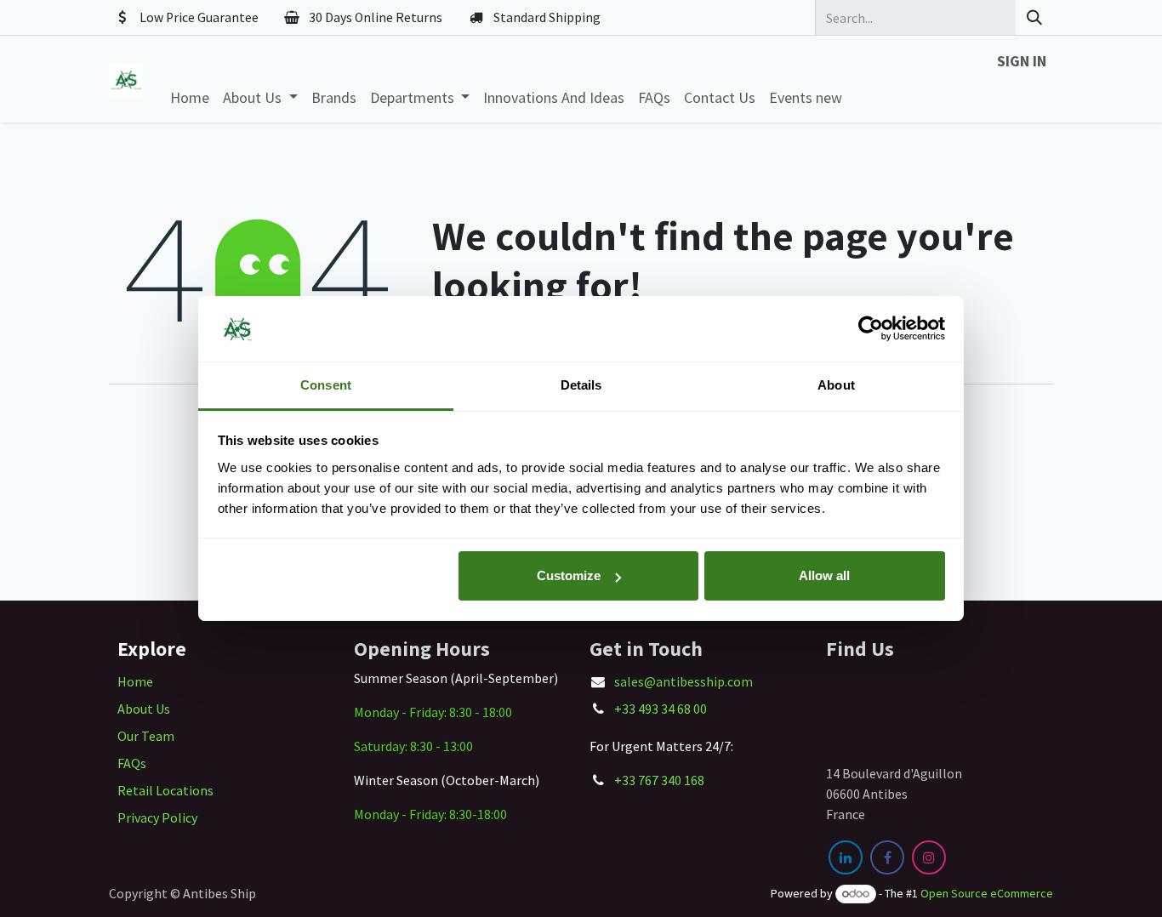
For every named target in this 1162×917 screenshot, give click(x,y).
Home (135, 681)
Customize (569, 575)
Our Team (145, 735)
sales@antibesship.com (683, 681)
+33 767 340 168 (659, 780)
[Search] (1034, 17)
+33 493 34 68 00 (660, 708)
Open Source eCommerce (986, 893)
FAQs (131, 763)
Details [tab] (581, 385)
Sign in (1021, 61)
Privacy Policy (157, 817)
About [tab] (836, 385)
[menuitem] (189, 97)
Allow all (824, 575)
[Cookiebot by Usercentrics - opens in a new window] (870, 329)
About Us (143, 708)
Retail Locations (165, 790)
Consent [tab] (325, 385)
